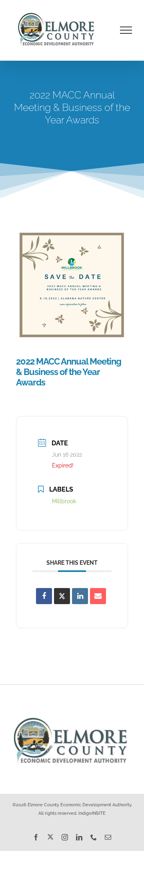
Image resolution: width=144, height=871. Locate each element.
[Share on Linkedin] (80, 596)
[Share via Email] (98, 596)
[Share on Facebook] (44, 596)
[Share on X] (62, 596)
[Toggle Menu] (126, 30)
